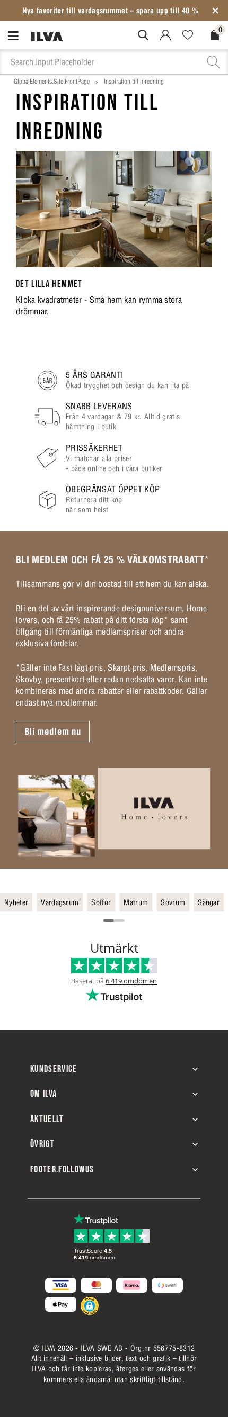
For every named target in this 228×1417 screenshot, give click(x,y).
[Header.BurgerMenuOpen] (15, 35)
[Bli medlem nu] (114, 812)
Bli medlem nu (52, 731)
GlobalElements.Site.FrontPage (52, 81)
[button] (90, 1306)
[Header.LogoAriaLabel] (47, 36)
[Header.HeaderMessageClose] (215, 10)
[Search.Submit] (143, 35)
